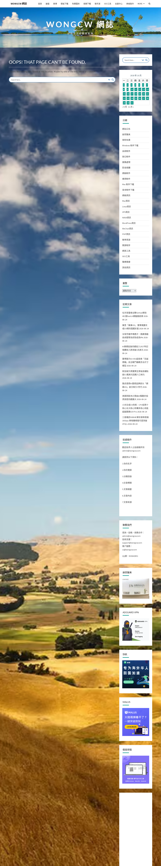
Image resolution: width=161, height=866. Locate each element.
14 (147, 89)
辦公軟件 (126, 156)
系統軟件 (126, 151)
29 (124, 103)
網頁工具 (126, 251)
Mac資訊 (126, 201)
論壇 (47, 4)
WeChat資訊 (127, 228)
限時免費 (126, 140)
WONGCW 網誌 (19, 3)
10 (132, 89)
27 (144, 98)
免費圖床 (76, 4)
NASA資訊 (126, 217)
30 (128, 103)
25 (136, 98)
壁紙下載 (64, 4)
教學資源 (126, 240)
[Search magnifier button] (112, 79)
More (140, 4)
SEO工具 (107, 4)
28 (147, 98)
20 (144, 94)
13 (144, 89)
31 (132, 103)
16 (128, 94)
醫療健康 (126, 262)
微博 (55, 4)
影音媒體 (126, 167)
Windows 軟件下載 (130, 145)
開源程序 (126, 245)
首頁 (40, 4)
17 (132, 94)
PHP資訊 (126, 234)
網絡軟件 (126, 173)
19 (140, 94)
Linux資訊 (126, 206)
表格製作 (130, 4)
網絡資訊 (126, 195)
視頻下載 (87, 4)
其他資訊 (126, 267)
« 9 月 (124, 107)
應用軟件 (126, 179)
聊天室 (97, 4)
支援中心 (119, 4)
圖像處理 (126, 162)
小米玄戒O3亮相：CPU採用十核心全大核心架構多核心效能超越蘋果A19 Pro (135, 408)
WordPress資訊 (129, 223)
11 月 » (131, 107)
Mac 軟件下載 (128, 184)
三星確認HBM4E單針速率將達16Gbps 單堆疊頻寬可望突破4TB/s (135, 420)
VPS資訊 (126, 212)
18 (136, 94)
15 (124, 94)
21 (147, 94)
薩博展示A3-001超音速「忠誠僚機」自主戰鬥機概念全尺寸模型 (135, 362)
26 (140, 98)
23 (128, 98)
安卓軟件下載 (128, 190)
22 (124, 98)
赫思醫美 (126, 134)
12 (140, 89)
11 (136, 89)
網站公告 (126, 129)
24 (132, 98)
